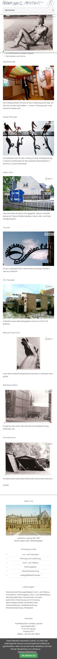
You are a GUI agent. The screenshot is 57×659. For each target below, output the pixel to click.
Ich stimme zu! (28, 655)
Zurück (6, 485)
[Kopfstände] (28, 83)
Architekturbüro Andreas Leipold (19, 53)
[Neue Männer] (28, 138)
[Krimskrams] (28, 458)
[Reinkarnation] (28, 406)
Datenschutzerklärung (27, 652)
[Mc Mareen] (28, 301)
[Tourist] (28, 249)
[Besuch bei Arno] (28, 353)
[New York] (28, 193)
